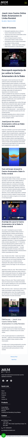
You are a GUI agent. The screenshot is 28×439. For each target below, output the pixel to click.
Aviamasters (5, 231)
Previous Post (14, 356)
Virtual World (25, 436)
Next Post (14, 359)
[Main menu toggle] (25, 3)
